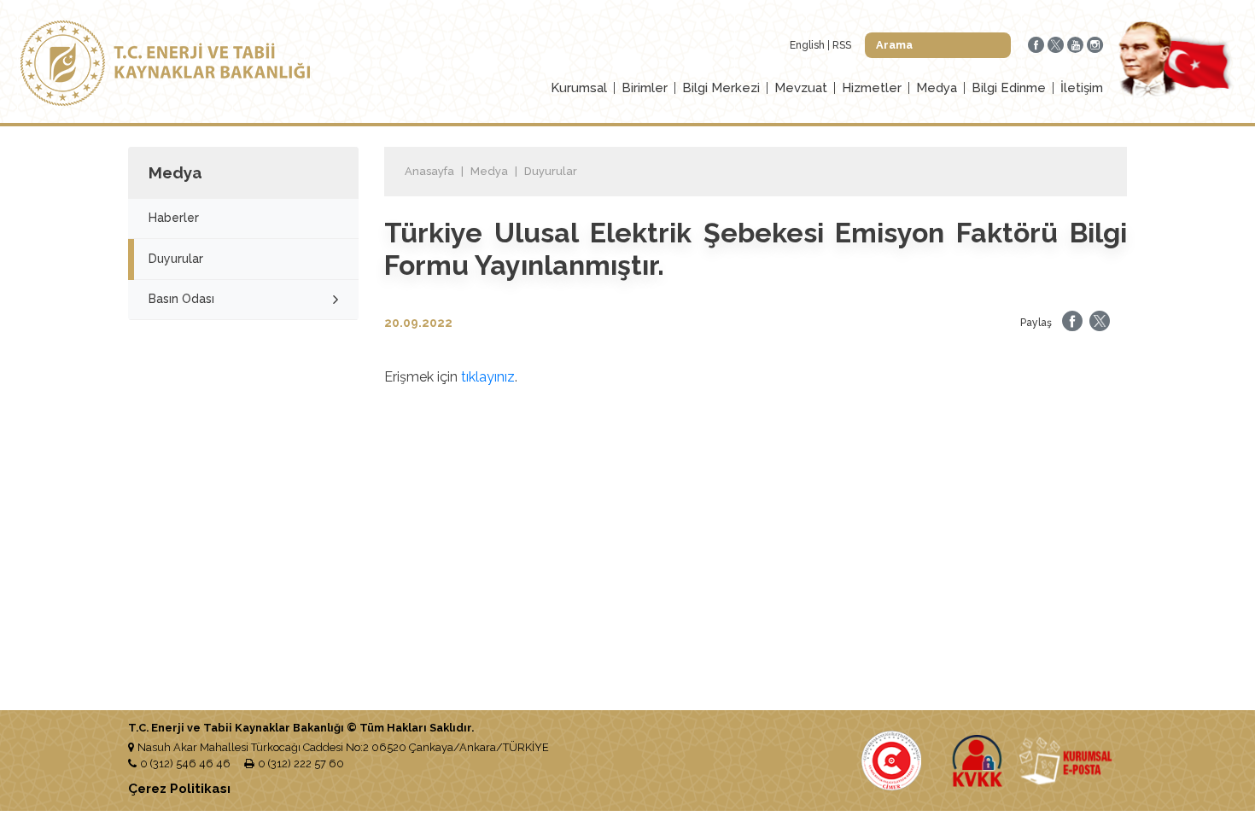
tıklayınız (488, 377)
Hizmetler (872, 88)
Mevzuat (800, 88)
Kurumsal (579, 88)
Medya (936, 88)
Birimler (645, 88)
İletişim (1081, 88)
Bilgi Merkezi (721, 88)
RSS (841, 45)
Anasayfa (429, 171)
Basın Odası (181, 299)
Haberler (174, 217)
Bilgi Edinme (1009, 88)
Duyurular (176, 258)
